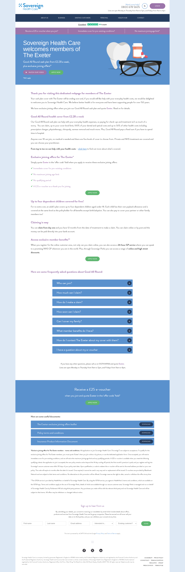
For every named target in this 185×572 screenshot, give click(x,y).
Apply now (56, 72)
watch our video (36, 72)
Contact (140, 18)
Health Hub (122, 18)
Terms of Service (112, 533)
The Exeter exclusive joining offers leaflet (57, 424)
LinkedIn (100, 550)
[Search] (145, 6)
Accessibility (148, 558)
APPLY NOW (92, 193)
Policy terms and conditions (50, 433)
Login (157, 6)
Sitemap (160, 563)
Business (61, 18)
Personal (104, 18)
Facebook (84, 550)
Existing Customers (82, 18)
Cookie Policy (144, 560)
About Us (44, 18)
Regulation (153, 563)
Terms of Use (159, 565)
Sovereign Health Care (31, 6)
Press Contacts (148, 565)
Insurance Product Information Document (57, 441)
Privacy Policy (100, 533)
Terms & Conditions (157, 560)
